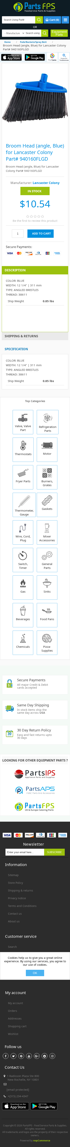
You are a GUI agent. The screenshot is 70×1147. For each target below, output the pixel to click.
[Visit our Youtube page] (29, 1056)
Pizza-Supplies (47, 648)
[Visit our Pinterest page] (21, 1056)
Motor (47, 453)
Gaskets (47, 509)
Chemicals (23, 647)
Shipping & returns (20, 890)
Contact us (15, 913)
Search (12, 947)
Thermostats (23, 454)
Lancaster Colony (46, 183)
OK (35, 973)
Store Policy (15, 883)
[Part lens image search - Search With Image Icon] (52, 57)
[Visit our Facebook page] (5, 1056)
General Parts (47, 566)
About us (14, 921)
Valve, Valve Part (23, 428)
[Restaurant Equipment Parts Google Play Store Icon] (34, 57)
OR (35, 27)
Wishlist (13, 1034)
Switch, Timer (23, 566)
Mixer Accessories (47, 538)
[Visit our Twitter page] (13, 1056)
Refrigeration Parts (47, 429)
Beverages (23, 619)
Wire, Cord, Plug (23, 538)
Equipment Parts (59, 33)
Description (15, 270)
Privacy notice (17, 898)
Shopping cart (17, 1026)
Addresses (15, 1018)
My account (15, 1003)
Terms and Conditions (22, 906)
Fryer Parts (23, 481)
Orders (12, 1011)
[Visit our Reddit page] (44, 1056)
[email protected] (18, 1089)
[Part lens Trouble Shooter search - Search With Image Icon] (64, 57)
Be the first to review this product (35, 221)
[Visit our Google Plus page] (36, 1056)
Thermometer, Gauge (24, 512)
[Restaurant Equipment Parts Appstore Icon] (11, 57)
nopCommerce (41, 1140)
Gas (22, 591)
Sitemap (13, 875)
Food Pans (47, 619)
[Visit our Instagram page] (52, 1056)
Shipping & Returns (21, 336)
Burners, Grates (47, 483)
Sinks (47, 591)
